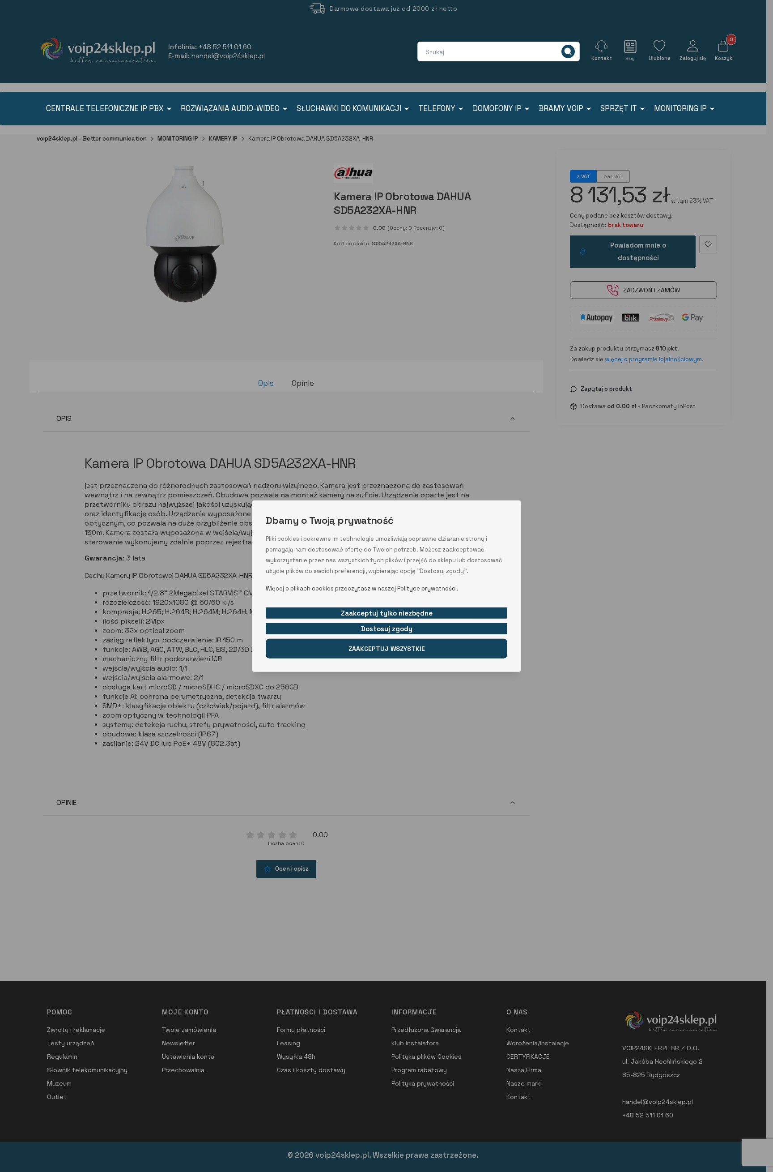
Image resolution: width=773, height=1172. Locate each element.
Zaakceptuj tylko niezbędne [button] (387, 612)
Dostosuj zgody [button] (386, 628)
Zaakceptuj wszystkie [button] (386, 648)
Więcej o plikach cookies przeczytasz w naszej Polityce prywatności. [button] (362, 588)
